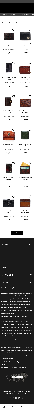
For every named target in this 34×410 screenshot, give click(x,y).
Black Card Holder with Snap (8, 212)
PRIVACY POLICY (7, 300)
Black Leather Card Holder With (25, 45)
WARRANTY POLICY (8, 297)
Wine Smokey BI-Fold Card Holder (9, 178)
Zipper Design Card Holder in (25, 78)
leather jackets (12, 307)
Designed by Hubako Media (20, 394)
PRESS (4, 272)
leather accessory (25, 353)
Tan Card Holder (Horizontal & (25, 212)
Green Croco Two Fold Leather (25, 145)
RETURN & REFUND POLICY (11, 291)
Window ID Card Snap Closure (9, 111)
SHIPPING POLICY (8, 288)
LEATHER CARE (7, 280)
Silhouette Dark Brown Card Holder (9, 45)
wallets (28, 330)
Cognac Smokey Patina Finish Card (25, 178)
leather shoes (14, 321)
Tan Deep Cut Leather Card (9, 145)
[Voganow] (17, 5)
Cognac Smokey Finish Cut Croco (25, 111)
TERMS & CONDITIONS (10, 294)
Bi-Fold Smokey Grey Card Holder (9, 78)
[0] (13, 407)
